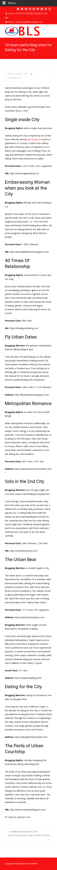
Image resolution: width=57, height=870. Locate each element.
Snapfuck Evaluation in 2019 (22, 831)
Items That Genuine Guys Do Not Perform (29, 837)
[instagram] (37, 10)
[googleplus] (41, 10)
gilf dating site (35, 139)
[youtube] (26, 10)
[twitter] (22, 10)
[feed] (33, 10)
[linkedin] (49, 10)
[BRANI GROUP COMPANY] (20, 30)
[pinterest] (45, 10)
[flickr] (29, 10)
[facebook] (18, 10)
